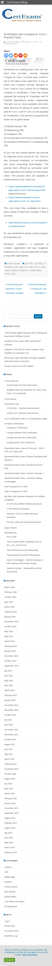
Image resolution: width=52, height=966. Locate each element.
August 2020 (9, 778)
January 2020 (10, 803)
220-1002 (38, 263)
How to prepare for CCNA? (15, 486)
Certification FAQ (11, 404)
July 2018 (8, 833)
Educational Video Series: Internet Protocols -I (24, 473)
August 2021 (9, 744)
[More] (25, 55)
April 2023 (8, 685)
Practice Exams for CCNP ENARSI (18, 366)
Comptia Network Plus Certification (22, 432)
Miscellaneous (10, 532)
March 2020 (9, 793)
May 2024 (8, 631)
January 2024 (10, 651)
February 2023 (10, 695)
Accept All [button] (9, 960)
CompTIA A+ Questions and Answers (23, 413)
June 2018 (8, 837)
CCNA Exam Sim (11, 381)
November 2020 (11, 769)
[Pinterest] (20, 55)
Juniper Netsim (10, 528)
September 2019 (11, 813)
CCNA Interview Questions (18, 508)
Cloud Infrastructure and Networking (22, 550)
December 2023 (11, 656)
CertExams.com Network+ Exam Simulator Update (14, 288)
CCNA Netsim (10, 399)
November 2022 (11, 710)
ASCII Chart (11, 536)
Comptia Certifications (14, 423)
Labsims (8, 867)
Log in (7, 921)
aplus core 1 (34, 267)
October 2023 (10, 661)
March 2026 (9, 587)
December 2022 (11, 705)
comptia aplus (36, 270)
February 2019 (10, 823)
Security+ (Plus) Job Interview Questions (24, 522)
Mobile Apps (9, 877)
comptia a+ (24, 270)
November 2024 (11, 621)
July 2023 (8, 670)
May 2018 (8, 842)
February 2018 (10, 852)
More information (30, 955)
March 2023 (9, 690)
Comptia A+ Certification (17, 427)
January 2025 (10, 616)
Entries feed (9, 926)
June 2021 (8, 749)
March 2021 (9, 759)
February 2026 (10, 592)
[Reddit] (16, 55)
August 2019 (9, 818)
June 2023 (8, 675)
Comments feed (11, 931)
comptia (14, 270)
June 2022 (8, 724)
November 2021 (11, 734)
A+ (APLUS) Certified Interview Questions (24, 504)
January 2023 (10, 700)
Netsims (8, 882)
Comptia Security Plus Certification (21, 437)
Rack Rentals (9, 891)
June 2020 (8, 788)
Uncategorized (10, 906)
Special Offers (10, 896)
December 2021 (11, 729)
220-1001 (29, 263)
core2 (13, 273)
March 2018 (9, 847)
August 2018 (9, 828)
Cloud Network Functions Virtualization (23, 555)
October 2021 (10, 739)
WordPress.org (10, 936)
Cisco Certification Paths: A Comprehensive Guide (25, 418)
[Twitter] (11, 55)
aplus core (23, 267)
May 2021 (8, 754)
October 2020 (10, 774)
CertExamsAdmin (13, 42)
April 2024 (8, 636)
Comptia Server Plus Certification (21, 442)
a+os (16, 267)
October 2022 (10, 715)
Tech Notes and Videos (14, 901)
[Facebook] (6, 55)
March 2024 (9, 641)
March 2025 (9, 607)
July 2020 (8, 783)
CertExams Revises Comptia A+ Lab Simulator (37, 288)
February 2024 (10, 646)
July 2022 (8, 719)
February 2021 (10, 764)
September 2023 (11, 665)
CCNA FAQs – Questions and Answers (23, 408)
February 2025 (10, 611)
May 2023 (8, 680)
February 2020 (10, 798)
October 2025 (10, 597)
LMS (6, 872)
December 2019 (11, 808)
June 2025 (8, 602)
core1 (7, 273)
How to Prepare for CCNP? (16, 491)
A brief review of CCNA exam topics (22, 385)
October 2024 (10, 626)
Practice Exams (13, 263)
